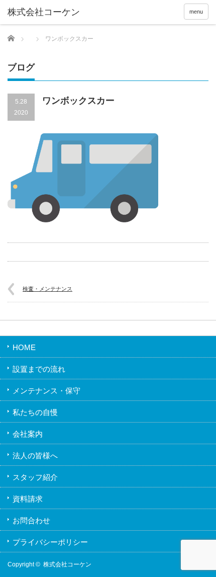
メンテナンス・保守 (46, 390)
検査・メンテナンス (47, 289)
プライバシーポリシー (50, 542)
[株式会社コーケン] (51, 12)
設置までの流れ (39, 369)
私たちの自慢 (35, 412)
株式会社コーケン (67, 564)
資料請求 (28, 498)
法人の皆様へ (35, 455)
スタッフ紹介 (35, 477)
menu (196, 12)
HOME (24, 347)
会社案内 (28, 434)
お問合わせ (31, 520)
